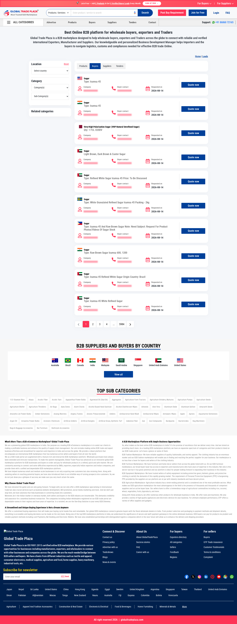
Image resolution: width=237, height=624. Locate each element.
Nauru (95, 595)
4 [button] (106, 324)
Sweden (119, 589)
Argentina (155, 589)
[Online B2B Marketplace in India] (23, 13)
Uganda (94, 589)
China (66, 589)
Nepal (21, 589)
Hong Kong (80, 589)
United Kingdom (137, 589)
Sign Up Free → (151, 3)
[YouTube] (219, 576)
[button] (130, 324)
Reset (66, 64)
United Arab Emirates (217, 589)
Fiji (120, 595)
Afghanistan (37, 595)
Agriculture (11, 606)
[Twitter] (193, 576)
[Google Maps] (225, 576)
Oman (9, 595)
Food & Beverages (123, 606)
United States (51, 589)
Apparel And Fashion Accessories (37, 606)
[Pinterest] (212, 576)
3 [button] (99, 324)
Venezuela (173, 595)
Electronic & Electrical (98, 606)
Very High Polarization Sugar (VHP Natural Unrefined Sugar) (112, 127)
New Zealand (80, 595)
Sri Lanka (34, 589)
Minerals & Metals (168, 606)
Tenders (132, 22)
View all (118, 374)
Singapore (170, 589)
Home (198, 56)
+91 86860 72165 (224, 22)
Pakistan (22, 595)
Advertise (51, 22)
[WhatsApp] (232, 576)
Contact (152, 22)
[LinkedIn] (206, 576)
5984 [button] (121, 324)
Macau (53, 595)
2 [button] (93, 324)
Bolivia (159, 595)
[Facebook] (187, 576)
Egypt (107, 589)
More (184, 606)
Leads (205, 56)
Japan (9, 589)
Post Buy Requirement (172, 12)
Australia (108, 595)
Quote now (193, 84)
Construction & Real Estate (71, 606)
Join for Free (197, 12)
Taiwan (184, 589)
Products (72, 22)
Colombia (145, 595)
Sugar (86, 78)
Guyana (131, 595)
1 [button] (86, 324)
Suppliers (112, 22)
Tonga (65, 595)
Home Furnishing (145, 606)
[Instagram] (200, 576)
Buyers (92, 22)
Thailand (198, 589)
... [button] (114, 324)
